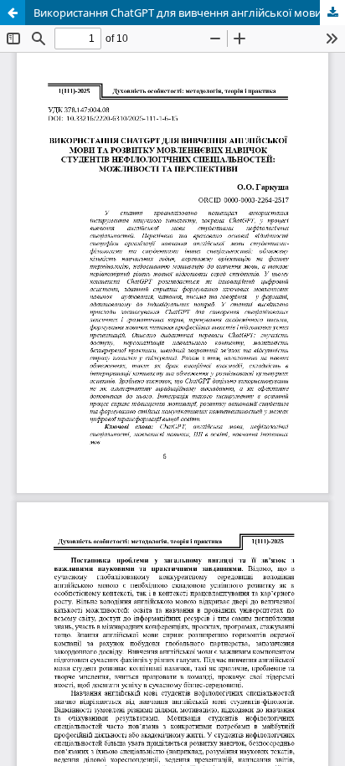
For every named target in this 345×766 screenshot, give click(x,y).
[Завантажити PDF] (332, 12)
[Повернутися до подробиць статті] (12, 12)
